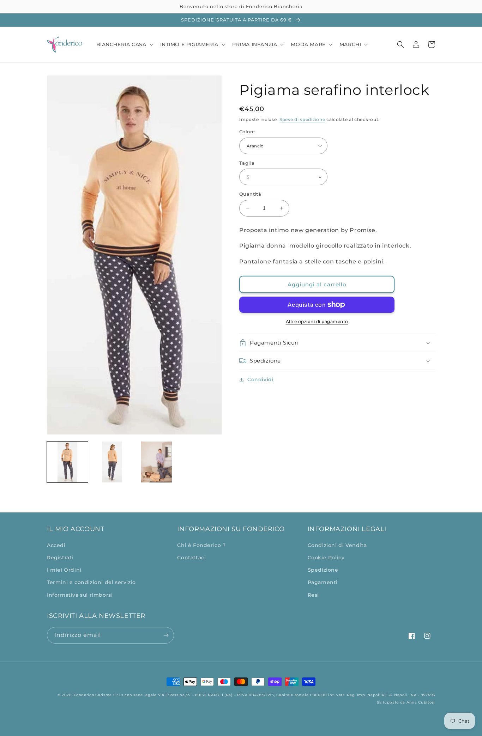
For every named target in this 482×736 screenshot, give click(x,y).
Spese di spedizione (302, 119)
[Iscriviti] (166, 635)
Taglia (246, 163)
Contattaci (191, 557)
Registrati (60, 557)
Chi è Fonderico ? (201, 545)
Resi (313, 595)
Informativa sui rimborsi (80, 595)
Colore (247, 131)
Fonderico (84, 695)
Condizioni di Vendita (337, 545)
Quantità (250, 194)
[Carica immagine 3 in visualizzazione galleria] (156, 462)
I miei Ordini (64, 570)
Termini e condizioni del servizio (91, 582)
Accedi (56, 545)
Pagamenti (323, 582)
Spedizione (323, 570)
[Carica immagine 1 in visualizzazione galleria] (67, 462)
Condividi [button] (260, 379)
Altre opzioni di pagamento (317, 321)
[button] (124, 44)
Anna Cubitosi (420, 702)
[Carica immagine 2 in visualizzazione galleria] (111, 462)
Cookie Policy (326, 557)
